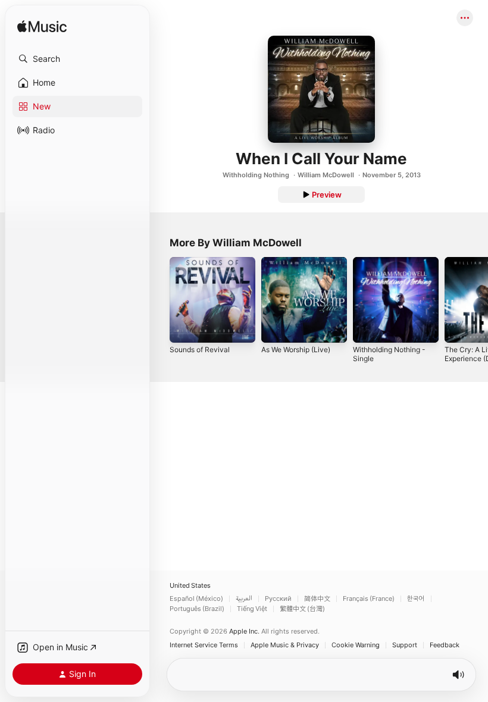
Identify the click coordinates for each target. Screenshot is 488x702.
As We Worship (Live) (295, 349)
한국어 (416, 599)
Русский (278, 599)
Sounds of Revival (200, 349)
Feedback (444, 645)
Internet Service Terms (204, 645)
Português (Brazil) (197, 609)
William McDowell (326, 175)
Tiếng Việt (252, 609)
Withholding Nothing (256, 175)
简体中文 (317, 599)
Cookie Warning (355, 645)
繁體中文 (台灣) (302, 609)
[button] (77, 59)
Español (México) (196, 599)
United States (190, 585)
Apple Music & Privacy (285, 645)
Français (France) (369, 599)
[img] (42, 27)
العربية (244, 599)
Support (404, 645)
